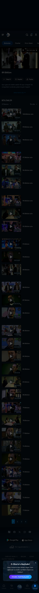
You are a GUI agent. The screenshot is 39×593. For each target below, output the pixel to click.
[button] (35, 563)
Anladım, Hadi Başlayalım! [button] (20, 577)
